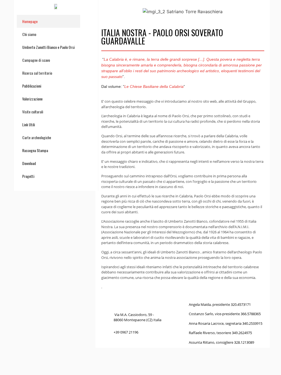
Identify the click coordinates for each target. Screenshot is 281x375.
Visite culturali (32, 111)
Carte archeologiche (36, 137)
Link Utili (28, 124)
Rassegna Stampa (35, 150)
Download (29, 163)
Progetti (28, 176)
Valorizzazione (32, 99)
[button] (106, 11)
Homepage (30, 21)
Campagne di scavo (36, 60)
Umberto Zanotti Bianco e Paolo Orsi (48, 47)
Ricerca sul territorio (37, 73)
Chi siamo (29, 34)
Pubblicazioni (31, 86)
